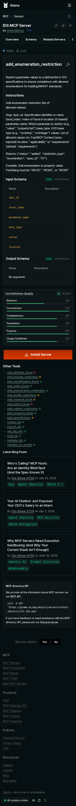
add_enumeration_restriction (26, 390)
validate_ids (15, 440)
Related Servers (54, 39)
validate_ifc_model (19, 444)
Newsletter (10, 781)
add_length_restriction (21, 395)
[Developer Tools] (56, 25)
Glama (7, 792)
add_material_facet (19, 399)
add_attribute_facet (20, 372)
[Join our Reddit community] (39, 800)
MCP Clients (10, 673)
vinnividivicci (15, 30)
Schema (31, 39)
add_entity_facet (18, 386)
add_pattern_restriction (22, 408)
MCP (5, 16)
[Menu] (69, 5)
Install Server (41, 354)
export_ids (14, 426)
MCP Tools (10, 678)
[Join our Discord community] (33, 800)
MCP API (15, 596)
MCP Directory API (15, 705)
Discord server (49, 622)
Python (10, 50)
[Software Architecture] (63, 25)
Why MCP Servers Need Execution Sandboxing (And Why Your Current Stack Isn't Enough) (33, 545)
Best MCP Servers (14, 683)
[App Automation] (70, 25)
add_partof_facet (18, 404)
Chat (6, 700)
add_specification (19, 417)
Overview (12, 39)
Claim (29, 30)
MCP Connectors (14, 668)
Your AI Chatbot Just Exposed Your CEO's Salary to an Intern (29, 503)
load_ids (12, 435)
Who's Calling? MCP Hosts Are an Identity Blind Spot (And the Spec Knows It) (27, 467)
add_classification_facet (23, 381)
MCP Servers (11, 662)
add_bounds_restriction (22, 377)
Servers (19, 16)
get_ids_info (15, 431)
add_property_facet (20, 413)
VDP (6, 748)
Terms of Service (14, 738)
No (56, 641)
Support (8, 765)
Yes (44, 641)
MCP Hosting (11, 716)
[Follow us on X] (44, 800)
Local (23, 50)
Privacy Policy (12, 743)
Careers (8, 770)
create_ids (14, 422)
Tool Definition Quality (19, 293)
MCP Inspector (12, 721)
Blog (6, 775)
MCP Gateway (12, 711)
